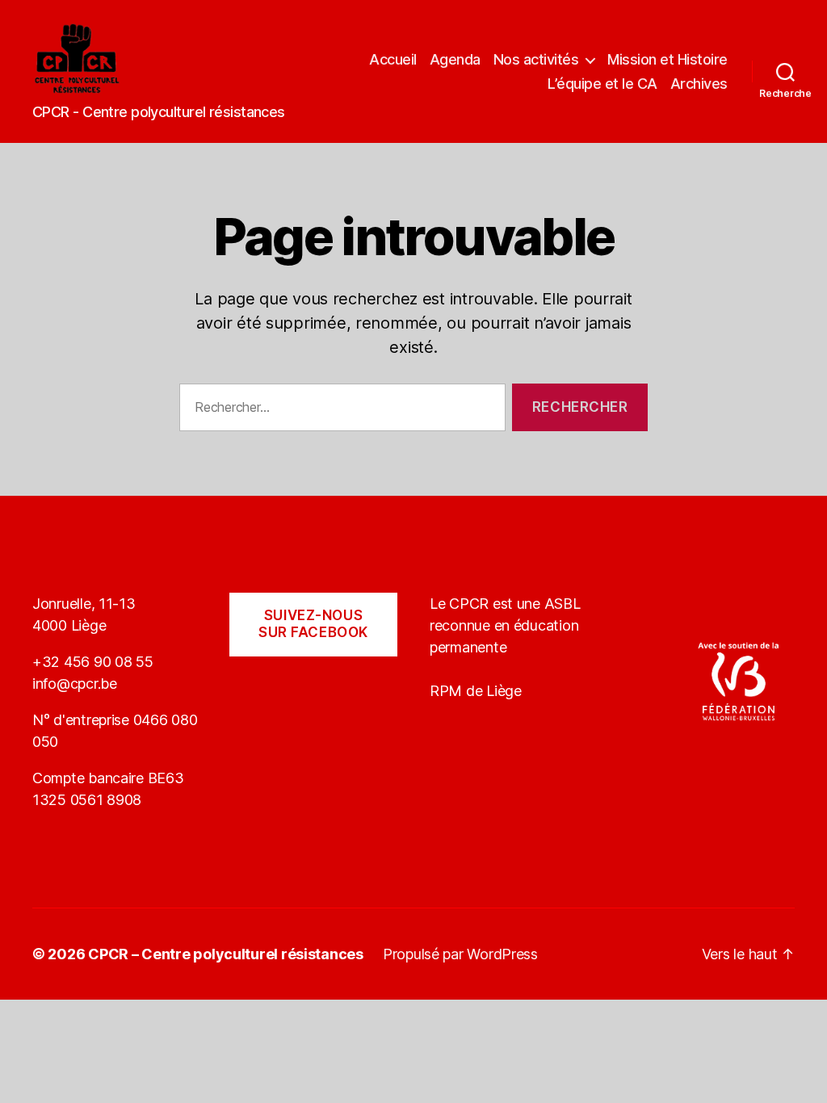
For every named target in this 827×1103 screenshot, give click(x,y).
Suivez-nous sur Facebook (313, 623)
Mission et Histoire (667, 59)
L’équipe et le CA (602, 83)
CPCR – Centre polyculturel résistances (225, 954)
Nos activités (536, 59)
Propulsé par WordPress (460, 954)
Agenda (455, 59)
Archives (699, 83)
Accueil (393, 59)
